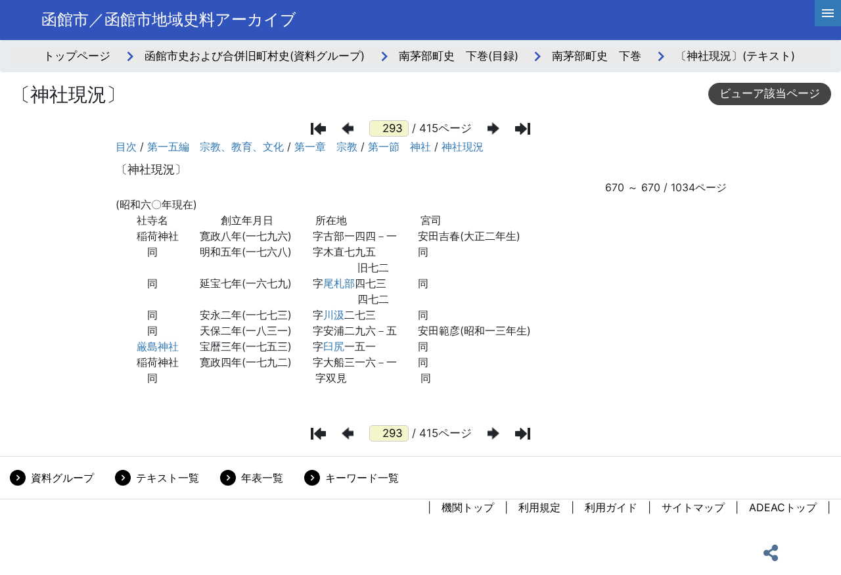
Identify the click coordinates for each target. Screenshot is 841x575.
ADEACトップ (783, 507)
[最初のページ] (318, 129)
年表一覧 (262, 477)
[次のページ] (493, 128)
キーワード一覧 (362, 477)
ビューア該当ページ (769, 93)
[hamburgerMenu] (828, 13)
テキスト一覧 (167, 477)
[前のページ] (347, 128)
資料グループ (62, 477)
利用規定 (539, 507)
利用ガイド (611, 507)
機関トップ (468, 507)
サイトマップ (693, 507)
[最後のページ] (522, 129)
